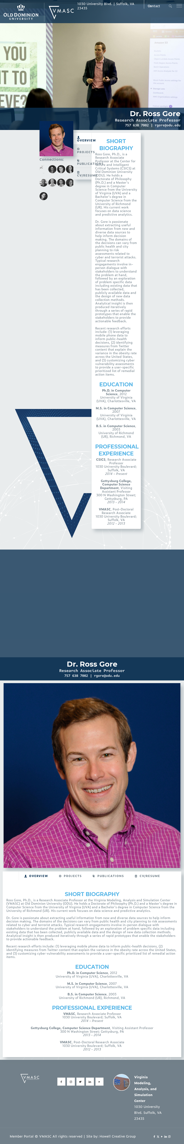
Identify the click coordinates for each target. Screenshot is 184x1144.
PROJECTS (84, 152)
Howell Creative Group (118, 1136)
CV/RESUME (84, 175)
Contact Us (154, 5)
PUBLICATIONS (84, 163)
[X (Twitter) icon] (158, 1136)
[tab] (82, 139)
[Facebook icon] (154, 1136)
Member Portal (22, 1136)
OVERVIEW (84, 140)
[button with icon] (61, 1082)
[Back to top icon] (167, 1136)
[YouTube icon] (161, 1136)
